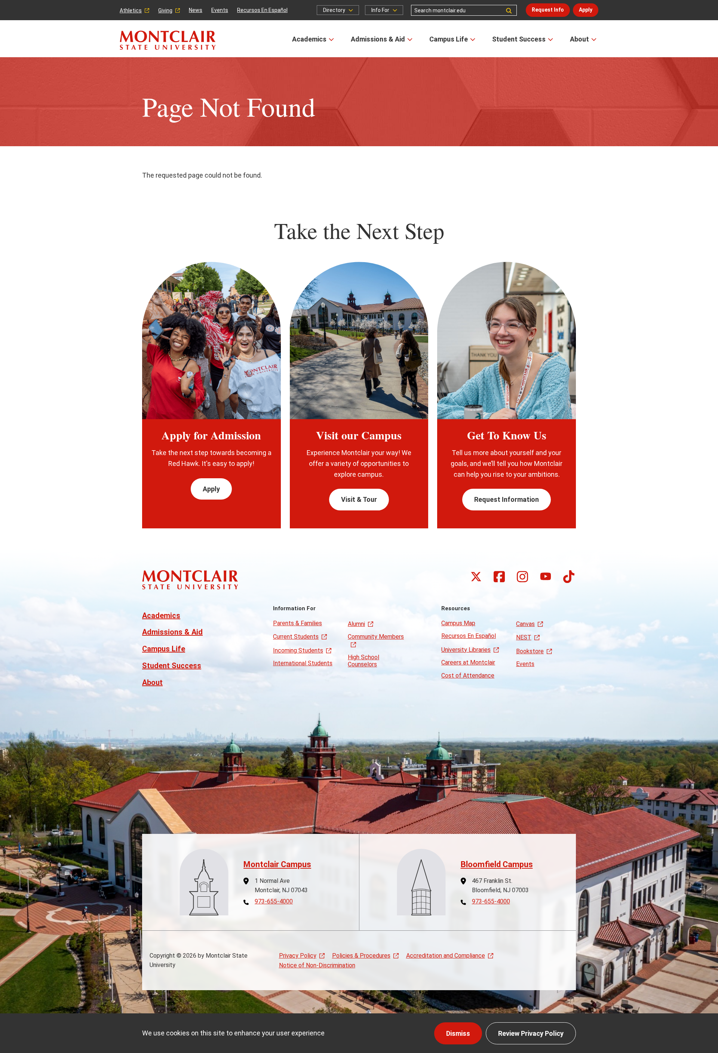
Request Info (548, 10)
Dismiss (458, 1033)
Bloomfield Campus (497, 864)
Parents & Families (297, 623)
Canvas (525, 623)
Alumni (356, 623)
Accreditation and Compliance (445, 955)
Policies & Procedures (361, 955)
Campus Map (458, 623)
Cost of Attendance (467, 675)
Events (219, 10)
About (579, 39)
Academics (309, 39)
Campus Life (448, 39)
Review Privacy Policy (531, 1033)
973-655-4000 (274, 901)
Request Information (506, 499)
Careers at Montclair (468, 662)
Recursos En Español (262, 10)
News (195, 10)
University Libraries (466, 649)
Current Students (296, 636)
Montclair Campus (277, 864)
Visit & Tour (359, 499)
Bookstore (530, 651)
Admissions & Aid (378, 39)
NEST (523, 637)
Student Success (519, 39)
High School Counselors (363, 660)
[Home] (168, 40)
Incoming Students (298, 650)
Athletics (131, 10)
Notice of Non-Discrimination (317, 965)
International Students (302, 663)
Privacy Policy (297, 955)
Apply (585, 10)
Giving (165, 10)
